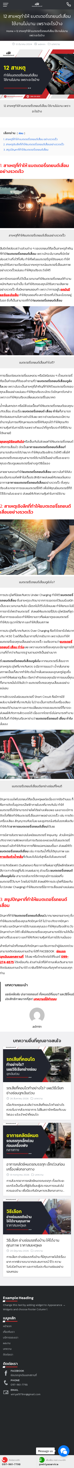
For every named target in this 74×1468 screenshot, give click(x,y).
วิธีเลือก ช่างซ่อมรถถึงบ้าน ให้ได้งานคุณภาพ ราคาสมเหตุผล (32, 1242)
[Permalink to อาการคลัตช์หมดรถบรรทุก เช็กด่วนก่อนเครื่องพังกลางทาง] (37, 1140)
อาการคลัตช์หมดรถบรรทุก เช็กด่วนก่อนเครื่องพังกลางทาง (35, 1166)
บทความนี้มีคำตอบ (45, 999)
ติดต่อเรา (8, 1355)
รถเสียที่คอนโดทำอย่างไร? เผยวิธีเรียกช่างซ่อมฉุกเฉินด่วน (35, 1090)
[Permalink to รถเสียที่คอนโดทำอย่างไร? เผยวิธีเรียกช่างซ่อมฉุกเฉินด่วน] (37, 1064)
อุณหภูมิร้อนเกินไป (12, 441)
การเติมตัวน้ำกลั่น (11, 856)
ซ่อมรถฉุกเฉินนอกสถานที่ (24, 1375)
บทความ (55, 44)
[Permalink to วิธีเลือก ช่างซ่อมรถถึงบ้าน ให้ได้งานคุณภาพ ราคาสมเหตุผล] (37, 1216)
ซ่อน (21, 133)
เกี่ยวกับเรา (9, 1332)
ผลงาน (6, 1343)
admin (41, 44)
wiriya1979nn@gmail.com (25, 1394)
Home (9, 31)
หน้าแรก (7, 1326)
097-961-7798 (19, 1385)
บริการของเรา (10, 1338)
